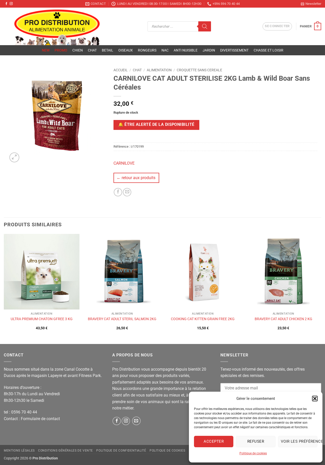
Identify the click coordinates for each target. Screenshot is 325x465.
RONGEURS (147, 50)
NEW (46, 50)
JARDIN (209, 50)
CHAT (92, 50)
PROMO (61, 50)
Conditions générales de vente (65, 450)
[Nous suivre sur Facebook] (6, 4)
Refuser (255, 441)
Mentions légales (19, 450)
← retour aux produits (136, 177)
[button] (314, 398)
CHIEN (77, 50)
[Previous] (4, 288)
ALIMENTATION (159, 70)
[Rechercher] (204, 26)
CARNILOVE (124, 163)
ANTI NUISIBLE (186, 50)
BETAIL (107, 50)
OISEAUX (125, 50)
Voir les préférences (299, 441)
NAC (165, 50)
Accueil (120, 70)
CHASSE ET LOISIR (268, 50)
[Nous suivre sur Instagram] (11, 4)
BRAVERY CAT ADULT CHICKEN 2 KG (283, 319)
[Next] (321, 288)
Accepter (214, 441)
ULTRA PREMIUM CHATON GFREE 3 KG (42, 319)
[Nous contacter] (136, 421)
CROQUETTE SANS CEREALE (199, 70)
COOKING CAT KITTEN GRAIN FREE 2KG (203, 319)
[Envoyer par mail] (127, 192)
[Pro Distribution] (72, 26)
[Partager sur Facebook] (118, 192)
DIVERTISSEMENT (234, 50)
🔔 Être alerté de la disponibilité (156, 124)
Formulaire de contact (40, 418)
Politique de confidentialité (121, 450)
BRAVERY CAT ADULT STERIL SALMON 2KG (122, 319)
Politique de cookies (253, 453)
